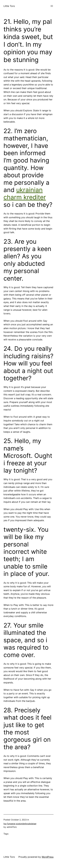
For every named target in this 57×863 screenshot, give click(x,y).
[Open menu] (51, 6)
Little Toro (9, 6)
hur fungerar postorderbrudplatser (20, 823)
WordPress (47, 856)
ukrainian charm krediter (25, 193)
